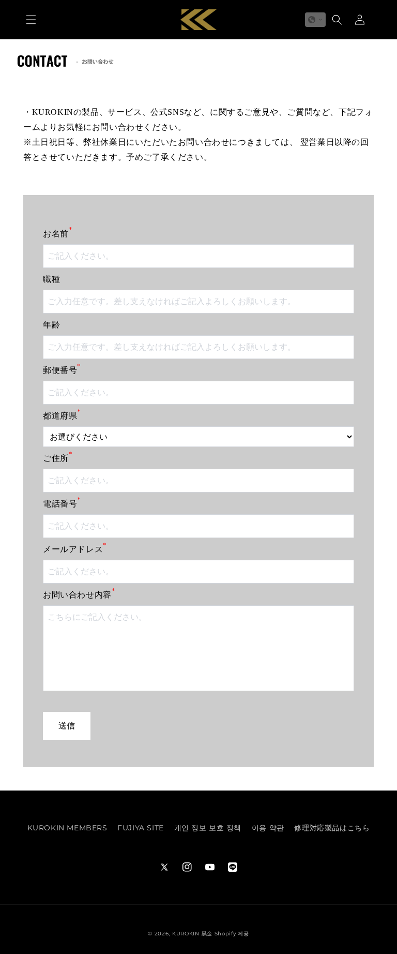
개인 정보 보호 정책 (208, 827)
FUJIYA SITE (140, 827)
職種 (51, 279)
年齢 (51, 324)
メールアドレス (75, 548)
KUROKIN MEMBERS (67, 827)
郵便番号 (62, 369)
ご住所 (57, 457)
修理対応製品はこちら (332, 827)
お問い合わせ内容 (79, 594)
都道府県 (62, 415)
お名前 (57, 233)
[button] (31, 19)
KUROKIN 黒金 (192, 933)
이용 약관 (268, 827)
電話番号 (62, 503)
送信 (66, 725)
